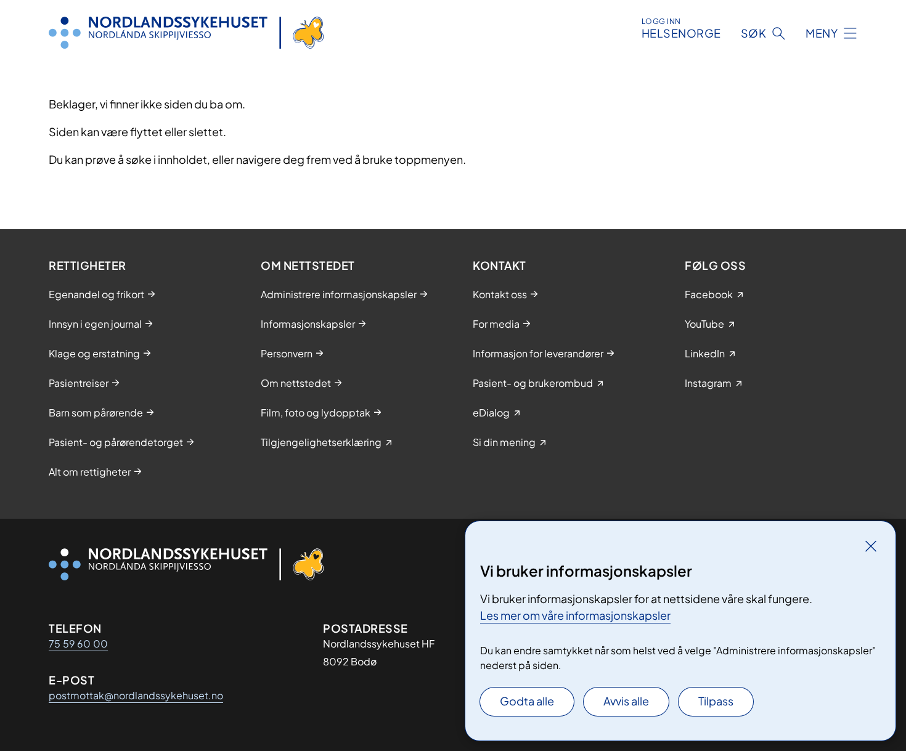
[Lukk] (871, 546)
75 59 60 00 (78, 643)
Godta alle (527, 701)
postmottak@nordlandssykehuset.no (136, 695)
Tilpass (715, 701)
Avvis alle (626, 701)
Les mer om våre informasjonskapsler (575, 615)
